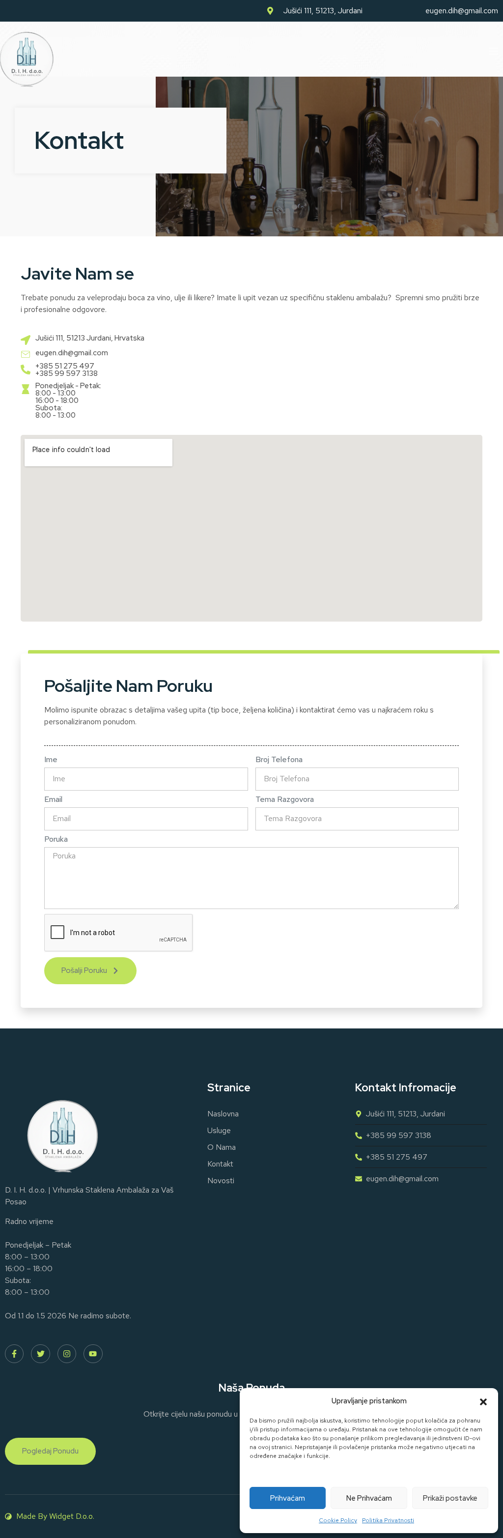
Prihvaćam (287, 1498)
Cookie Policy (338, 1520)
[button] (483, 1401)
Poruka (56, 839)
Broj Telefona (279, 760)
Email (53, 799)
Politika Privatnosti (388, 1520)
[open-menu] (492, 51)
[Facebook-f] (14, 1353)
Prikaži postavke (450, 1498)
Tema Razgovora (284, 799)
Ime (50, 760)
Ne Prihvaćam (369, 1498)
